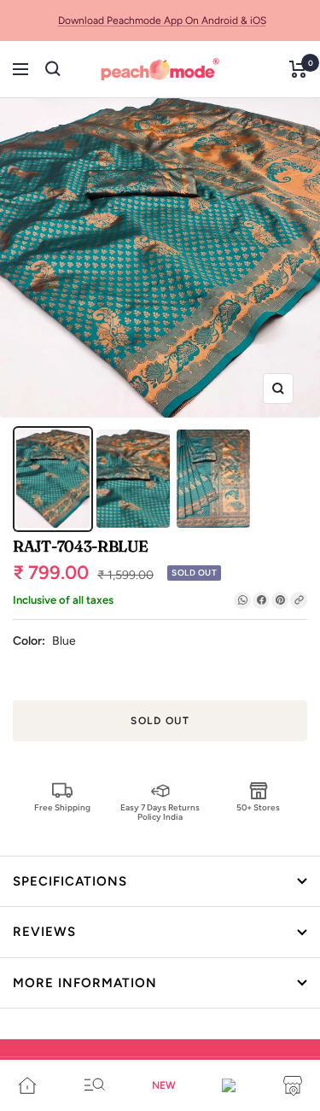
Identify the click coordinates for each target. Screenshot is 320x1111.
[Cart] (298, 69)
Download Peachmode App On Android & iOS (162, 20)
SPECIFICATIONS (70, 881)
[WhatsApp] (242, 600)
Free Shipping (62, 807)
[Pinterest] (279, 600)
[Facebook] (261, 600)
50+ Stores (258, 807)
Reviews (44, 931)
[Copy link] (298, 600)
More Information (85, 983)
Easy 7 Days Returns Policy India (160, 812)
